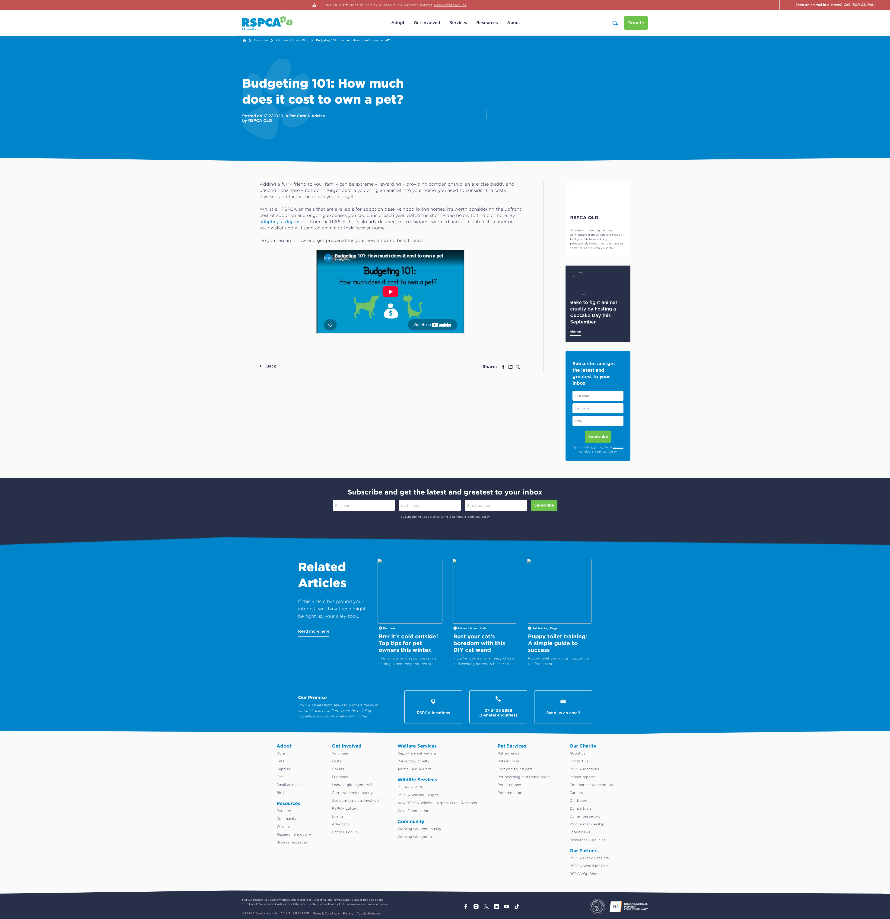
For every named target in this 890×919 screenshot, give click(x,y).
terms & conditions (454, 516)
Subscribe (598, 436)
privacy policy (607, 451)
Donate (635, 23)
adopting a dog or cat (284, 221)
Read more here (313, 631)
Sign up (575, 331)
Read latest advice (450, 5)
